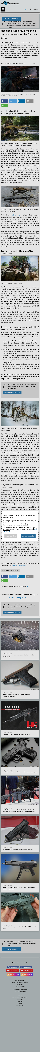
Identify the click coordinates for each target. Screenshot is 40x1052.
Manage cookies (11, 536)
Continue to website (28, 536)
